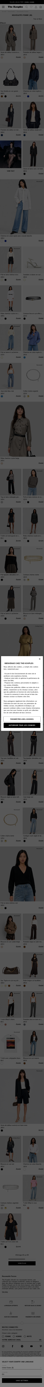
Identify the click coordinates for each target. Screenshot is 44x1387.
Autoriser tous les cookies (22, 725)
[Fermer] (39, 658)
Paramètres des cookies (22, 719)
